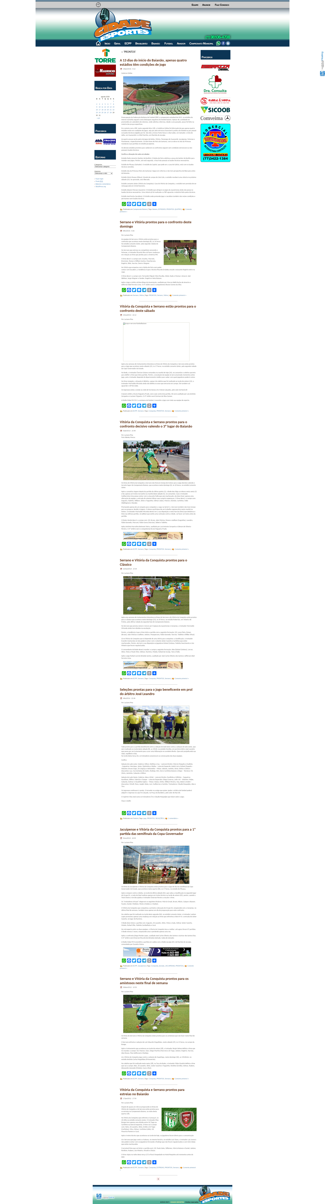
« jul (98, 118)
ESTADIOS (162, 209)
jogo (144, 818)
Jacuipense (142, 966)
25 (102, 112)
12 (105, 107)
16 (97, 110)
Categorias (98, 165)
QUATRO (178, 209)
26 (105, 112)
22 (113, 110)
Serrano (136, 295)
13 (108, 107)
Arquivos (97, 171)
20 (108, 110)
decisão (161, 966)
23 (97, 112)
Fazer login (99, 179)
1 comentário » (173, 818)
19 (105, 110)
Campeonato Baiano (140, 209)
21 (111, 110)
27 (108, 112)
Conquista (152, 411)
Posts (99, 181)
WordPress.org (101, 186)
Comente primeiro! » (179, 295)
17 (100, 110)
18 (102, 110)
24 (100, 112)
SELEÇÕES (159, 818)
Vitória (141, 295)
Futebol (135, 818)
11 (102, 107)
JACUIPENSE (170, 966)
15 (113, 107)
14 (111, 107)
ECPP (135, 411)
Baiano (154, 209)
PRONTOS (170, 209)
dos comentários (103, 184)
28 (111, 112)
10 (100, 107)
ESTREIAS (160, 1167)
